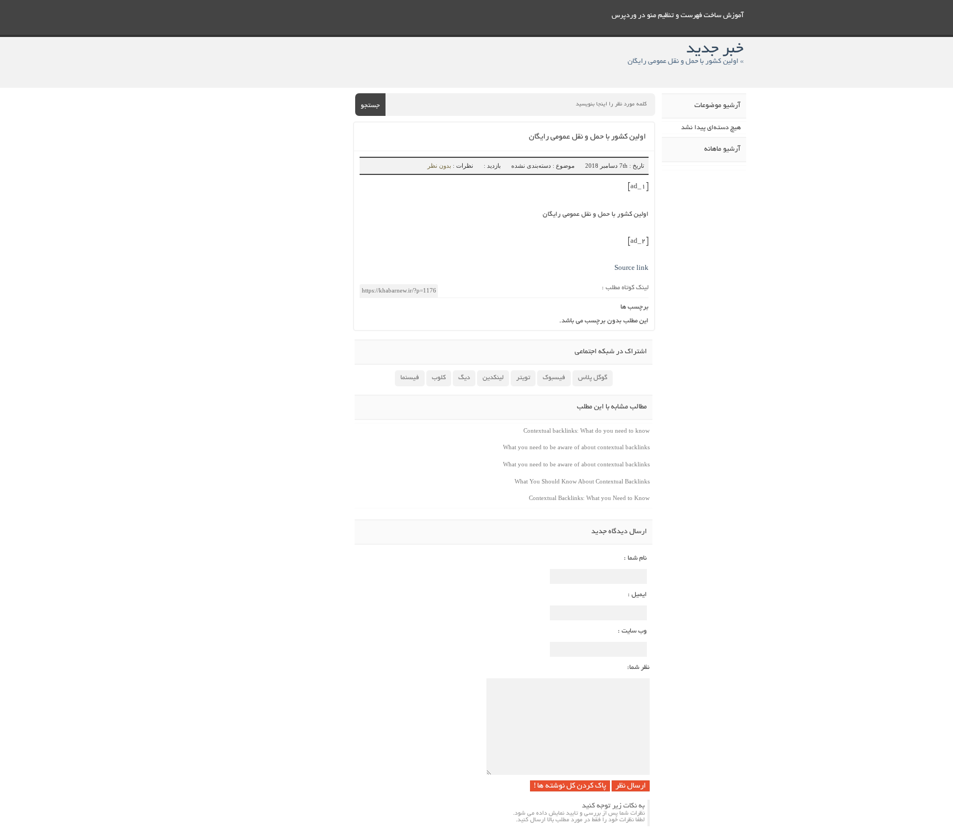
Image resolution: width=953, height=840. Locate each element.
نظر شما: (638, 667)
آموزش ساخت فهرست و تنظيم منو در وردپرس (678, 16)
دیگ (464, 377)
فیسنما (409, 377)
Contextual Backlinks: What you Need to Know (589, 498)
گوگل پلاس (592, 377)
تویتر (523, 377)
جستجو (370, 105)
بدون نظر (439, 165)
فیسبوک (554, 377)
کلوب (439, 377)
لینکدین (493, 377)
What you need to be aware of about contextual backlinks (576, 447)
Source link (631, 268)
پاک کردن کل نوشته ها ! (570, 786)
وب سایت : (632, 631)
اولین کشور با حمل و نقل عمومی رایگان (587, 137)
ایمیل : (637, 594)
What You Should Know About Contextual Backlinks (582, 481)
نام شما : (635, 558)
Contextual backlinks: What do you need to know (586, 430)
